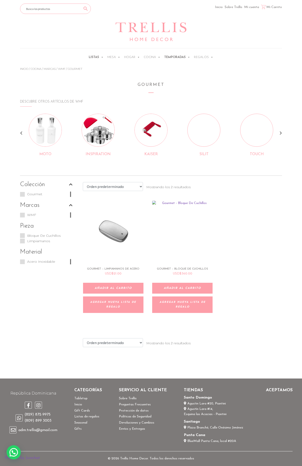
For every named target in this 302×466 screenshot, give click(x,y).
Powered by (22, 458)
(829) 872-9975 (37, 414)
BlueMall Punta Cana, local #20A (211, 441)
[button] (14, 452)
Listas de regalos (86, 416)
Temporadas (175, 57)
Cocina (150, 57)
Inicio (219, 7)
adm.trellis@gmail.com (37, 430)
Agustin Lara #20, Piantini (206, 403)
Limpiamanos (38, 241)
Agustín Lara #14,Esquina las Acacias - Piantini (205, 411)
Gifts (78, 429)
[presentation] (21, 134)
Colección (32, 184)
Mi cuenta (251, 7)
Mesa (111, 57)
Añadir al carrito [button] (113, 288)
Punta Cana (194, 435)
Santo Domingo (198, 397)
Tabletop (81, 398)
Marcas (50, 69)
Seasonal (80, 422)
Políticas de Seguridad (135, 416)
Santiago (192, 422)
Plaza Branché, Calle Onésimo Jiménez (214, 427)
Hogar (129, 57)
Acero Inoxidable (41, 261)
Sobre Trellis (233, 7)
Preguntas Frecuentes (135, 404)
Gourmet (34, 194)
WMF (61, 69)
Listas (94, 57)
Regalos (201, 57)
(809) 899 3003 (38, 421)
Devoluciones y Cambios (136, 422)
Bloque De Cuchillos (44, 235)
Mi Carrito (274, 7)
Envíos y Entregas (132, 429)
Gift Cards (82, 410)
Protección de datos (134, 410)
